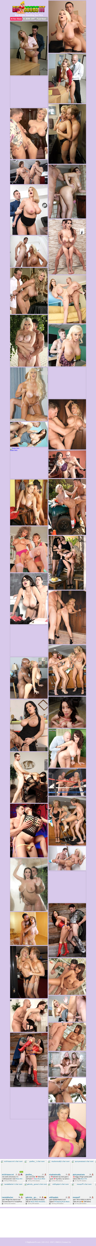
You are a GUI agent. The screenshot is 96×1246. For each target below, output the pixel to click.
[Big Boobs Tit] (29, 7)
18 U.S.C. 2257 (48, 1242)
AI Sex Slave (16, 19)
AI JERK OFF (29, 19)
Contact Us (66, 1242)
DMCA (58, 1242)
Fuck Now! (41, 19)
